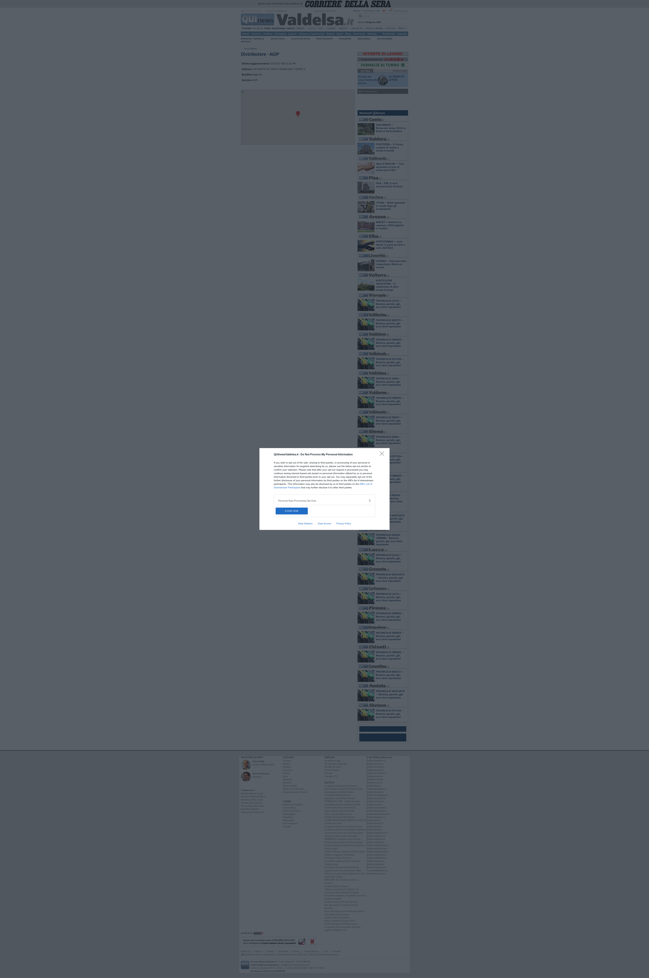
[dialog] (324, 489)
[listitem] (324, 500)
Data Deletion (305, 523)
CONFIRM (291, 511)
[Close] (383, 454)
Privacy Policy (343, 523)
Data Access (324, 523)
